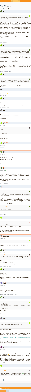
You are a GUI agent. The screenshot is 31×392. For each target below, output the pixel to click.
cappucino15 (3, 6)
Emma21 (2, 147)
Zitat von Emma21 (4, 49)
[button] (1, 1)
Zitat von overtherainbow (5, 127)
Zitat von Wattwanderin (5, 15)
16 (8, 8)
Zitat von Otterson (4, 370)
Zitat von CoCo (3, 222)
